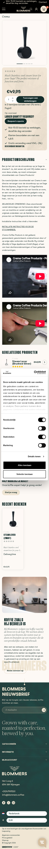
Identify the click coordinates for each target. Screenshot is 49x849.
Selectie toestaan (24, 474)
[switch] (42, 428)
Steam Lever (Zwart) (10, 536)
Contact (43, 2)
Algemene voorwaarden (11, 835)
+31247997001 (8, 791)
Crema (6, 17)
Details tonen (34, 456)
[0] (43, 9)
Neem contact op (15, 671)
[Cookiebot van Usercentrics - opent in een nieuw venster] (34, 372)
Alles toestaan (24, 465)
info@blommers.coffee (13, 795)
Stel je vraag (11, 492)
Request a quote (16, 121)
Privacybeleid (7, 838)
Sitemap (5, 840)
